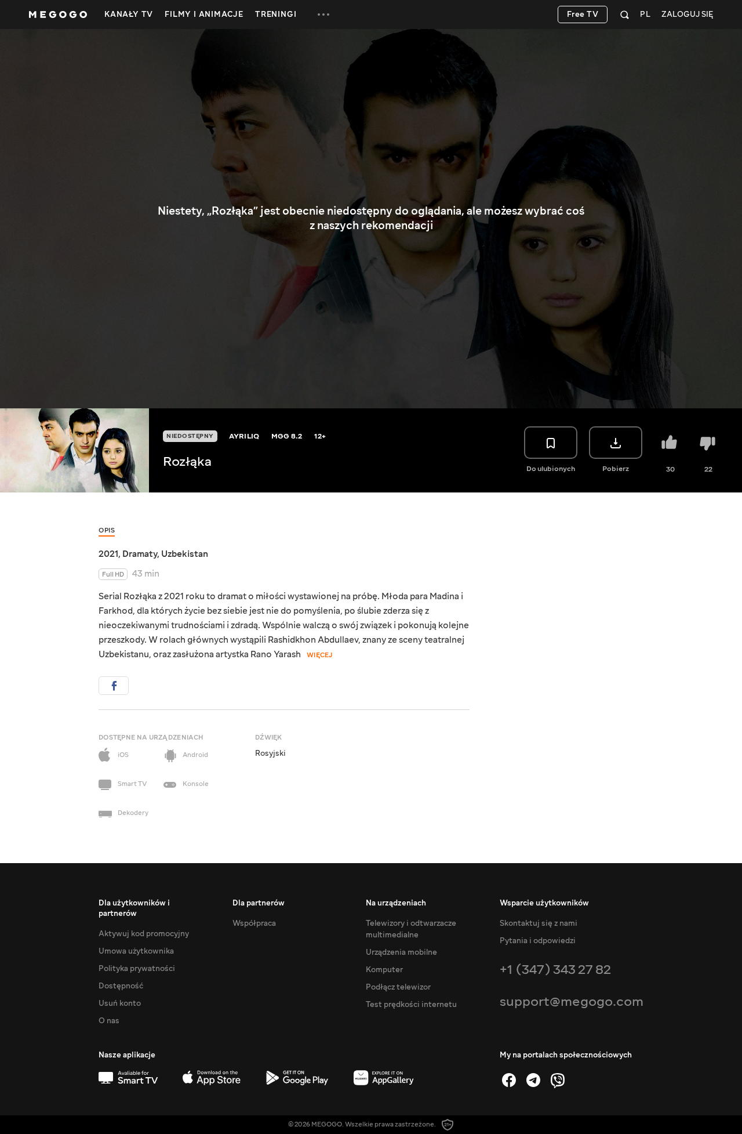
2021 (108, 554)
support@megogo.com (571, 1001)
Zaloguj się (687, 15)
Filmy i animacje (204, 14)
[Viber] (557, 1080)
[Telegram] (533, 1080)
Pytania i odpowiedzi (538, 941)
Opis (107, 530)
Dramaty (139, 554)
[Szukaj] (625, 14)
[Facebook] (509, 1080)
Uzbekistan (184, 554)
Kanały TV (128, 14)
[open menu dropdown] (323, 14)
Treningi (275, 14)
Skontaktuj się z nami (538, 923)
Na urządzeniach (396, 903)
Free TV (583, 14)
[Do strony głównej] (58, 14)
